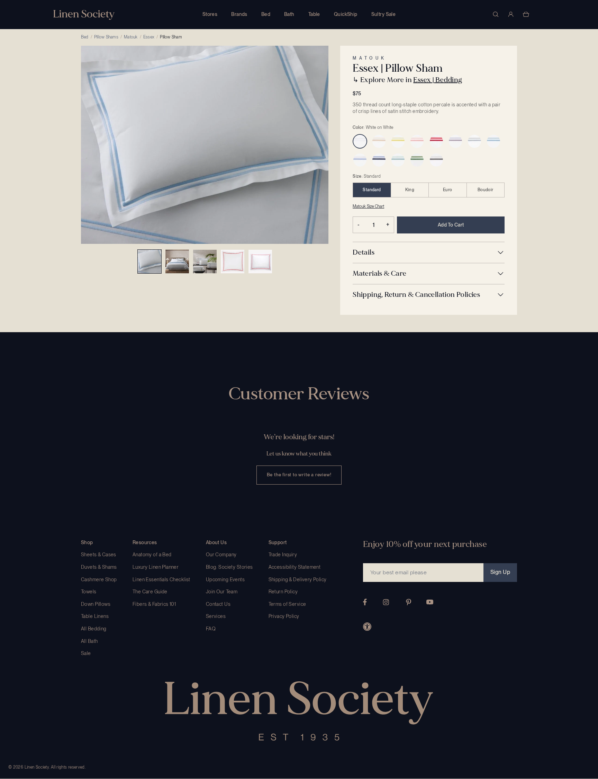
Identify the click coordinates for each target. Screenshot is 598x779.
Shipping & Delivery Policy (298, 579)
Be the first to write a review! (299, 474)
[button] (429, 252)
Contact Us (218, 604)
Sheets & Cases (98, 554)
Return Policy (283, 591)
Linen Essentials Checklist (161, 579)
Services (216, 616)
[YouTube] (429, 602)
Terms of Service (287, 604)
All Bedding (94, 628)
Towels (89, 591)
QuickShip (345, 14)
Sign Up (500, 572)
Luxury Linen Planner (156, 567)
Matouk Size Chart (368, 206)
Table (314, 14)
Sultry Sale (383, 14)
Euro (447, 189)
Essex (148, 37)
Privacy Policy (284, 616)
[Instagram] (385, 602)
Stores (210, 14)
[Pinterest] (408, 602)
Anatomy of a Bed (152, 554)
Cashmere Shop (99, 579)
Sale (86, 653)
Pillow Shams (106, 37)
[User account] (510, 14)
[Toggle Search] (495, 14)
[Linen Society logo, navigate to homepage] (84, 15)
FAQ (211, 628)
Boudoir (485, 189)
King (409, 189)
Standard (372, 189)
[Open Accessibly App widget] (367, 626)
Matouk (130, 37)
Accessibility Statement (295, 567)
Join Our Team (221, 591)
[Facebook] (365, 602)
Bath (289, 14)
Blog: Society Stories (229, 567)
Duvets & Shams (99, 567)
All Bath (89, 641)
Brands (239, 14)
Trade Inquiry (283, 554)
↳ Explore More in (407, 80)
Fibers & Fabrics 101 (154, 604)
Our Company (221, 554)
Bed (265, 14)
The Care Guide (150, 591)
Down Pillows (95, 604)
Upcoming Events (225, 579)
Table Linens (95, 616)
